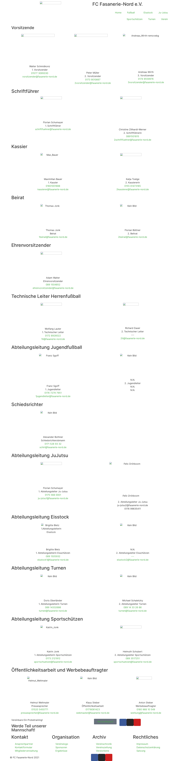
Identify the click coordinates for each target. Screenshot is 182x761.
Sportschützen (134, 19)
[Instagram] (130, 722)
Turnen (151, 19)
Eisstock (148, 12)
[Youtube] (137, 722)
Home (118, 12)
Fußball (131, 12)
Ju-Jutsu (163, 12)
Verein (164, 19)
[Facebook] (123, 722)
